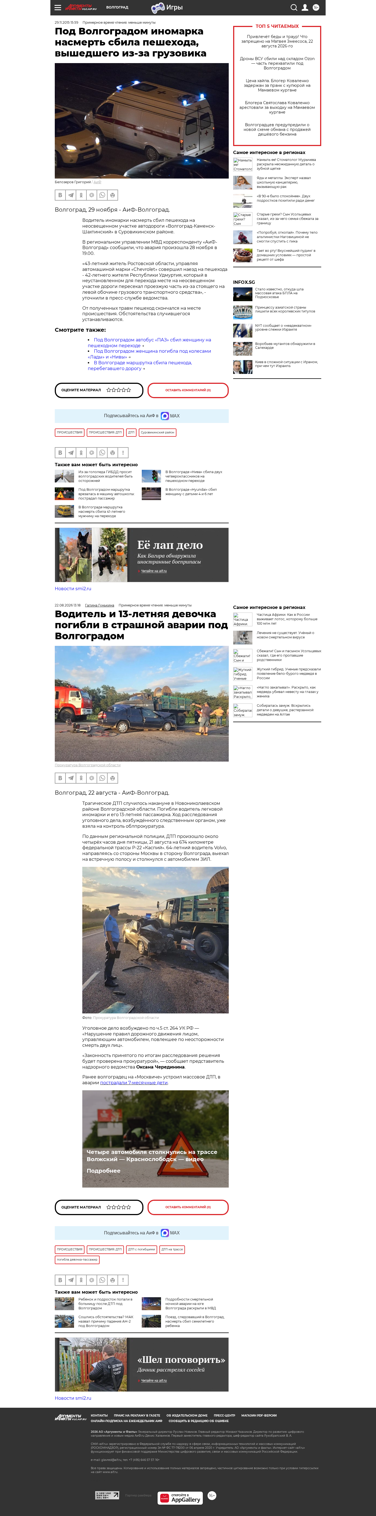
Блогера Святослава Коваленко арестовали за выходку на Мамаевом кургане (277, 108)
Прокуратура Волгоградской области (88, 765)
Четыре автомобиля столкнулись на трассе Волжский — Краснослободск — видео (152, 1155)
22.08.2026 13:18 (68, 605)
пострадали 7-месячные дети (134, 1082)
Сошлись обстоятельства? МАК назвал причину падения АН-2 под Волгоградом (105, 1321)
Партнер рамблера (138, 1495)
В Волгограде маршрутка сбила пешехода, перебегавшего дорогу (140, 365)
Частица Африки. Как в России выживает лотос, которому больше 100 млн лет (287, 619)
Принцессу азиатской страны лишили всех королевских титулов (285, 309)
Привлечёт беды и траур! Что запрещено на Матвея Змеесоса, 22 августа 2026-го (277, 41)
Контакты (99, 1415)
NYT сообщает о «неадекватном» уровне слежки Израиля (283, 327)
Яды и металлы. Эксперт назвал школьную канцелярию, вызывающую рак (284, 182)
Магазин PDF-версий (259, 1415)
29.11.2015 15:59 (66, 22)
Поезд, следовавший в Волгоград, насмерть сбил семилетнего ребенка (195, 1321)
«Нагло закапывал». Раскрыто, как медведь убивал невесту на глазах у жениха (287, 691)
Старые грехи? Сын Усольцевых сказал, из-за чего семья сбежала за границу (287, 218)
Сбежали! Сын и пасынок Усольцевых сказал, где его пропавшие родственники (289, 655)
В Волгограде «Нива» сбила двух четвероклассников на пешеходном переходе (193, 476)
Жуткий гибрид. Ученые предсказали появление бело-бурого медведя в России (289, 673)
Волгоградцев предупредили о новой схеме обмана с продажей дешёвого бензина (277, 130)
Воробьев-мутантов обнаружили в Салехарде (285, 346)
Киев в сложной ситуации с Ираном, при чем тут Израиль (286, 364)
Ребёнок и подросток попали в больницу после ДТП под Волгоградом (105, 1303)
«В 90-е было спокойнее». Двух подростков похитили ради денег (286, 198)
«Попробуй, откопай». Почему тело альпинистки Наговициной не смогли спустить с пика (287, 236)
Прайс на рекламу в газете (137, 1415)
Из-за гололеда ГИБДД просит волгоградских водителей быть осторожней (105, 476)
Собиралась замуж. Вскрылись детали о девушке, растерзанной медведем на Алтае (285, 709)
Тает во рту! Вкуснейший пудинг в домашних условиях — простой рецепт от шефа (286, 255)
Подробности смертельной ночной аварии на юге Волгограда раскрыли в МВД (190, 1303)
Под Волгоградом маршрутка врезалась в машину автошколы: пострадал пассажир (106, 493)
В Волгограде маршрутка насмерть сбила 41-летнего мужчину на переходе (101, 511)
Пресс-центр (224, 1415)
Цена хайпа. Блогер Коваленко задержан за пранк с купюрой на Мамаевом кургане (277, 86)
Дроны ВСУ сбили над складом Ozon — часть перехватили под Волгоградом (277, 63)
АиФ (97, 182)
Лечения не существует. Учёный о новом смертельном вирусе (285, 635)
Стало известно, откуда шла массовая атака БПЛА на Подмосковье (279, 293)
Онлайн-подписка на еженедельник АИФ (126, 1421)
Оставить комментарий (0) (188, 390)
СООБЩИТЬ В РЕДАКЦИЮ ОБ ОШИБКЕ (199, 1421)
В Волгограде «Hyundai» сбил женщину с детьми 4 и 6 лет (191, 491)
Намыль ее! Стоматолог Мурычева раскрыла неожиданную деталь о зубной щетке (286, 164)
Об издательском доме (187, 1415)
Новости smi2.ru (73, 588)
